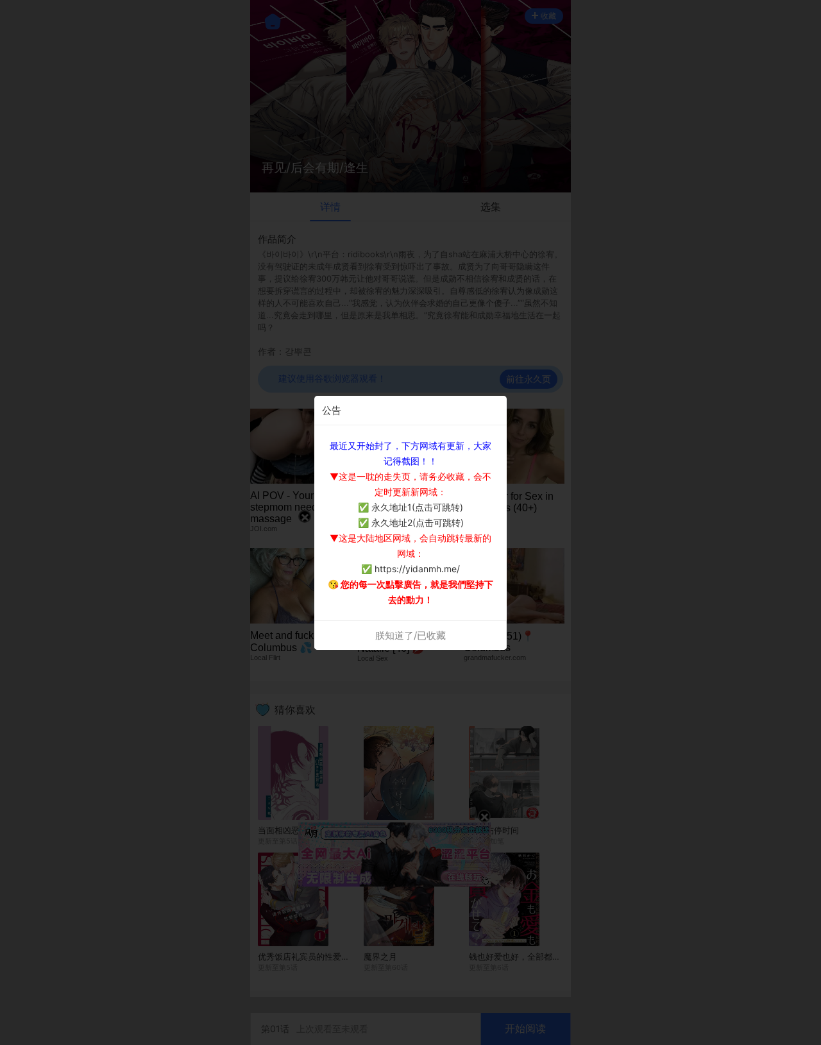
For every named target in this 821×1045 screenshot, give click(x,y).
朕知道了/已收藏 (410, 635)
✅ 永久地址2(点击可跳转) (411, 522)
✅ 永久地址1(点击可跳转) (410, 507)
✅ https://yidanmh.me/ (410, 568)
